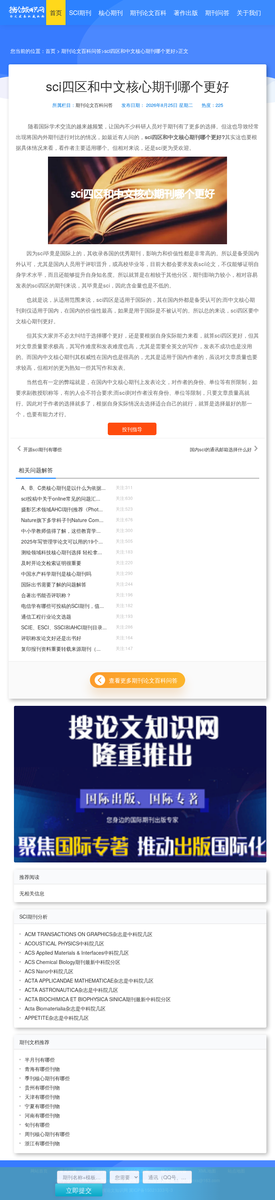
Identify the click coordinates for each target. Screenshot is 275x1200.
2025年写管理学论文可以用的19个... (62, 541)
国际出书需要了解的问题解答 (53, 584)
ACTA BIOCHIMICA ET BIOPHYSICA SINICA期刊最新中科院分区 (98, 999)
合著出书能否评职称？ (46, 595)
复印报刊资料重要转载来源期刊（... (61, 648)
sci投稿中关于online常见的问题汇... (60, 498)
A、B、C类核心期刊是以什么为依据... (63, 487)
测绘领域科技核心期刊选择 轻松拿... (61, 552)
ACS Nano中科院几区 (49, 971)
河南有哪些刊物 (42, 1115)
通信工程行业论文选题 (46, 616)
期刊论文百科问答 (81, 50)
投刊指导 (132, 429)
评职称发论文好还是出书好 (51, 637)
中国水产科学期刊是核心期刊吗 (56, 573)
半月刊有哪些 (40, 1059)
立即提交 (79, 1190)
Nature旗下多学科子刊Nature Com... (62, 519)
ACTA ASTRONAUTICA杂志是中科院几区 (71, 989)
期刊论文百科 (148, 12)
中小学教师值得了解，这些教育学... (61, 530)
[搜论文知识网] (24, 12)
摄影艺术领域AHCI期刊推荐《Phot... (62, 509)
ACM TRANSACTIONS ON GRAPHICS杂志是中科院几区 (89, 934)
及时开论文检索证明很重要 (51, 562)
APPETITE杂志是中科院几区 (57, 1017)
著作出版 (186, 12)
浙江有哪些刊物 (42, 1143)
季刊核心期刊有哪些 (47, 1078)
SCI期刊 (80, 12)
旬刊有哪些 (37, 1124)
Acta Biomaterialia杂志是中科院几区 (65, 1008)
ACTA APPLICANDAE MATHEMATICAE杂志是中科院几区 (89, 980)
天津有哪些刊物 (42, 1096)
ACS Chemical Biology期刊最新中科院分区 (72, 961)
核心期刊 (110, 12)
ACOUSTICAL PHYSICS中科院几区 (64, 943)
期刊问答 (217, 12)
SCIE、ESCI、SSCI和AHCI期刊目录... (64, 627)
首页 (56, 12)
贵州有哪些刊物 (42, 1087)
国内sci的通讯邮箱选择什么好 (221, 449)
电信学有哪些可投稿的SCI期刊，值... (62, 605)
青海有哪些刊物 (42, 1068)
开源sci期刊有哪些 (42, 449)
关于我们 (249, 12)
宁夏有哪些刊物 (42, 1106)
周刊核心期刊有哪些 (47, 1133)
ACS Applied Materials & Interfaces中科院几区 (77, 952)
